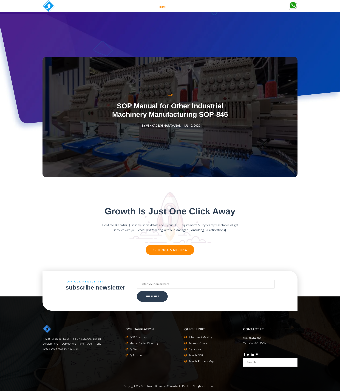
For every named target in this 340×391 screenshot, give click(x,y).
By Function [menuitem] (136, 355)
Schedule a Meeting (170, 250)
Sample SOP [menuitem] (195, 355)
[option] (170, 117)
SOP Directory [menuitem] (138, 337)
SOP (170, 95)
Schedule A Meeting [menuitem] (200, 337)
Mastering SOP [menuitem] (188, 7)
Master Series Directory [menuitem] (144, 343)
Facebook (244, 355)
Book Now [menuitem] (245, 7)
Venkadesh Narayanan (163, 126)
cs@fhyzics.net (252, 337)
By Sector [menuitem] (135, 349)
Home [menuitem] (163, 7)
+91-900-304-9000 (255, 342)
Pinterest (257, 355)
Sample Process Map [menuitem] (201, 361)
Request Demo (274, 7)
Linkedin (252, 355)
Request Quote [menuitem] (197, 343)
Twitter (248, 355)
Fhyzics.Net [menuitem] (219, 7)
